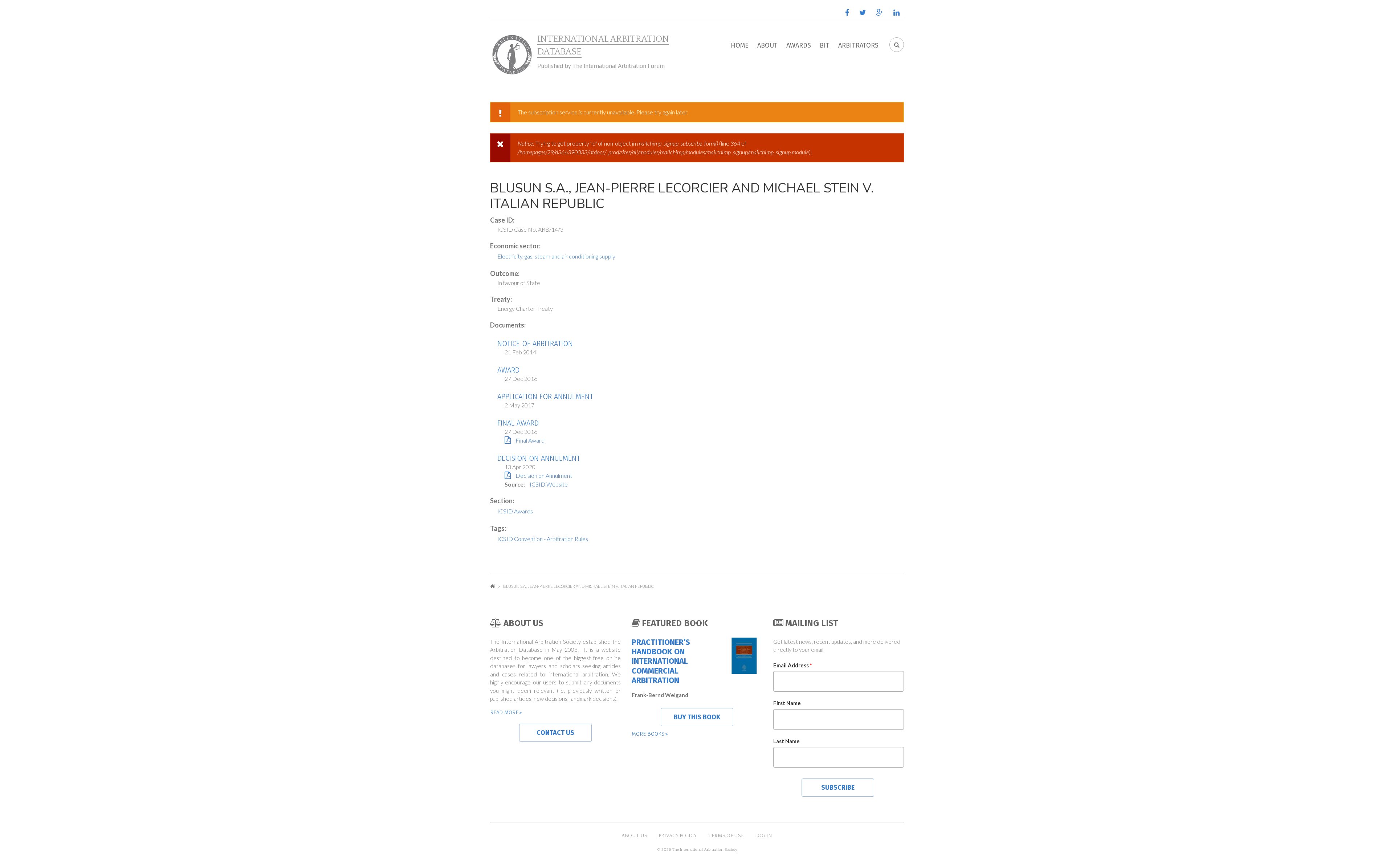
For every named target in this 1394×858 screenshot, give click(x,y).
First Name (787, 703)
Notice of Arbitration (535, 343)
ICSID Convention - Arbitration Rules (542, 538)
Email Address (792, 665)
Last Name (786, 741)
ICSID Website (549, 484)
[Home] (512, 55)
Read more (504, 712)
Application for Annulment (545, 396)
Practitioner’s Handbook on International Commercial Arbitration (661, 662)
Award (508, 370)
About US (634, 835)
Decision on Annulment (538, 458)
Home (740, 45)
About (767, 45)
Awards (798, 45)
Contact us (555, 733)
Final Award (518, 423)
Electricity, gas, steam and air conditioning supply (556, 256)
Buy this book (697, 717)
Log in (763, 835)
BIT (825, 45)
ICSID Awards (515, 511)
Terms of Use (726, 835)
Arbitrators (858, 45)
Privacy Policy (678, 835)
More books (648, 734)
